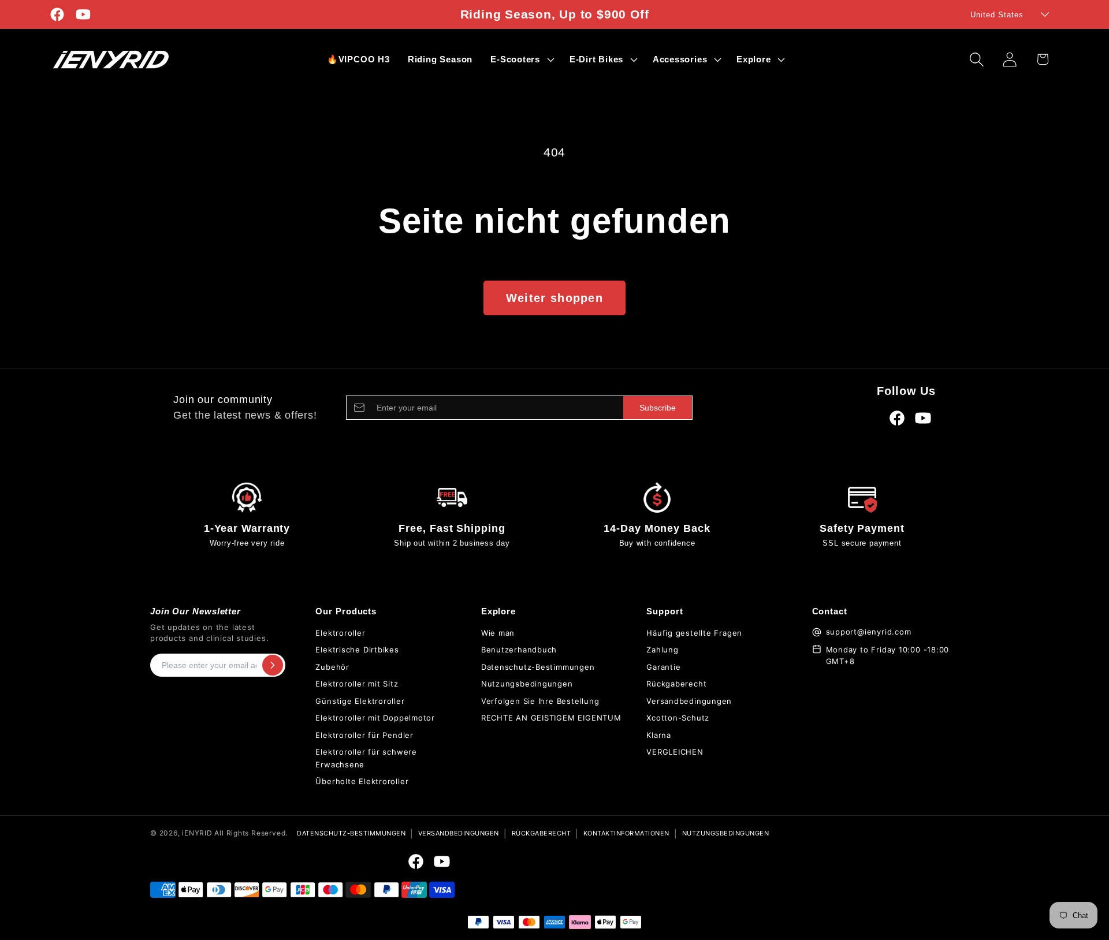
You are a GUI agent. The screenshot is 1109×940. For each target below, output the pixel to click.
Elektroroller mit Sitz (356, 683)
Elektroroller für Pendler (364, 735)
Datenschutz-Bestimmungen (538, 667)
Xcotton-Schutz (677, 717)
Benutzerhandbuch (519, 649)
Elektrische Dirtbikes (357, 649)
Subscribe (657, 407)
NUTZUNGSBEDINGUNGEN (725, 833)
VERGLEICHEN (675, 751)
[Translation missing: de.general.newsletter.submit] (272, 665)
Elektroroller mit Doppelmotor (375, 717)
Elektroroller (340, 632)
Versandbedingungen (689, 701)
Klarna (658, 735)
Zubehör (332, 667)
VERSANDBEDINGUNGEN (458, 833)
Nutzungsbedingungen (527, 683)
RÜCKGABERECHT (541, 833)
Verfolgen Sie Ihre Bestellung (540, 701)
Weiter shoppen (554, 298)
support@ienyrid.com (868, 631)
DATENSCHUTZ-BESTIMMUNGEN (351, 833)
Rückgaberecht (676, 683)
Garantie (663, 667)
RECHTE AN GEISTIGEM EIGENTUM (551, 717)
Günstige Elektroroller (359, 701)
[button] (521, 59)
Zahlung (662, 649)
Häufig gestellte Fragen (694, 632)
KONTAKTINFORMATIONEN (626, 833)
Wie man (498, 632)
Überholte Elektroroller (361, 781)
